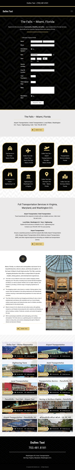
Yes (33, 49)
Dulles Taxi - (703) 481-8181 (37, 3)
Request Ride (37, 102)
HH (31, 61)
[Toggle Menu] (72, 11)
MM (38, 61)
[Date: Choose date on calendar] (53, 55)
